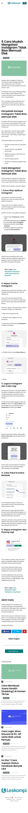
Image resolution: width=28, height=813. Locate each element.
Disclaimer (19, 799)
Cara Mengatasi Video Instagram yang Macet (13, 590)
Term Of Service (18, 797)
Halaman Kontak (14, 801)
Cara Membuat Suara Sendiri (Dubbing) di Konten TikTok (13, 690)
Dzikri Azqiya (6, 57)
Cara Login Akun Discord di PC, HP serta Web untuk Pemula (11, 735)
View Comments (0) (13, 651)
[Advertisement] (14, 21)
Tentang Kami (8, 797)
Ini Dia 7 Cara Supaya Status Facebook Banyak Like (11, 764)
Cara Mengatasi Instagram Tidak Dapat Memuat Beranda (12, 272)
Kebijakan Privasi (10, 799)
